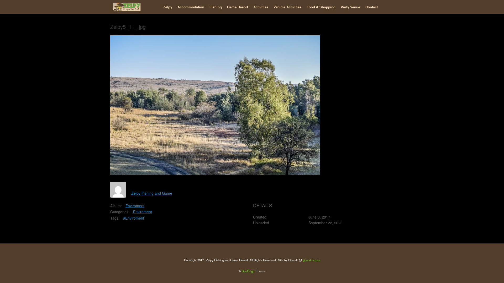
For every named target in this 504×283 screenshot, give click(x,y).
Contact (371, 6)
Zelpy (167, 6)
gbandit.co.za (311, 260)
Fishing (215, 6)
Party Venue (350, 6)
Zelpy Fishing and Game (151, 193)
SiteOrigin (248, 271)
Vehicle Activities (287, 6)
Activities (260, 6)
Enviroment (134, 205)
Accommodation (190, 6)
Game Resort (237, 6)
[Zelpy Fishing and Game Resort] (126, 7)
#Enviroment (133, 218)
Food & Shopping (321, 6)
